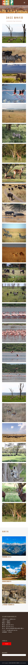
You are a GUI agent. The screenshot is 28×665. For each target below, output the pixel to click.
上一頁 (4, 564)
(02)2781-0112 (10, 624)
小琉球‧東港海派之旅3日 (9, 557)
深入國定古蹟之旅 (7, 604)
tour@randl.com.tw (12, 630)
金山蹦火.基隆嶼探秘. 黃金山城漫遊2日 (12, 581)
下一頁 (24, 564)
